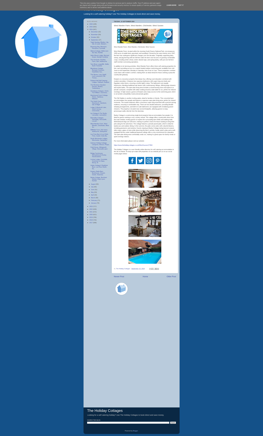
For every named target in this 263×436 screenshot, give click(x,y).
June (93, 189)
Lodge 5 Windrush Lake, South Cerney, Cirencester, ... (98, 109)
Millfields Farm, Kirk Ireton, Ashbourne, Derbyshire (99, 130)
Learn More (171, 5)
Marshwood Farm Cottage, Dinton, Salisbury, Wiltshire (99, 97)
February (94, 200)
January (94, 203)
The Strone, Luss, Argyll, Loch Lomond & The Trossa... (98, 76)
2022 (91, 209)
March (93, 197)
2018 (91, 220)
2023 (91, 206)
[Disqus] (145, 326)
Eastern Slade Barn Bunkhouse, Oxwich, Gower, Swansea (98, 173)
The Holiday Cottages (105, 410)
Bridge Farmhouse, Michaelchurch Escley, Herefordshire (98, 155)
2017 (91, 222)
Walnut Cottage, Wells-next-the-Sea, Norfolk (100, 51)
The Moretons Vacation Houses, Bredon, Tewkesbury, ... (98, 86)
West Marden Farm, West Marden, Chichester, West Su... (100, 125)
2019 (91, 217)
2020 (91, 214)
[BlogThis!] (152, 269)
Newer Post (119, 276)
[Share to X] (154, 269)
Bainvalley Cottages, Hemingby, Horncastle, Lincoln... (99, 119)
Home (145, 276)
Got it (181, 5)
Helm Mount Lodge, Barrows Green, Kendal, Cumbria (100, 56)
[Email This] (150, 269)
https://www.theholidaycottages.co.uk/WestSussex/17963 (133, 145)
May (92, 192)
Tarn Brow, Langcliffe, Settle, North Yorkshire (100, 65)
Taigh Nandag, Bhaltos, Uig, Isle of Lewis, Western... (100, 43)
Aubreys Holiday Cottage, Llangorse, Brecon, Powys (100, 143)
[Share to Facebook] (156, 269)
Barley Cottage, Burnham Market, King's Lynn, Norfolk (99, 179)
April (92, 195)
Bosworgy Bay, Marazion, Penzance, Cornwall (99, 47)
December (94, 32)
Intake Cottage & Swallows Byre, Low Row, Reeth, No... (99, 167)
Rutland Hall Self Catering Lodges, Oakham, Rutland (100, 81)
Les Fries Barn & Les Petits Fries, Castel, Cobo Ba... (99, 135)
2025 (91, 27)
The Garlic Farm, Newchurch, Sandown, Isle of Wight (99, 103)
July (92, 187)
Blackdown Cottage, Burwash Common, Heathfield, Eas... (97, 70)
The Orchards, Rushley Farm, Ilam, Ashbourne (99, 60)
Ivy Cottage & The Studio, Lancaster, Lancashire (99, 114)
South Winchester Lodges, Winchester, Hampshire (99, 139)
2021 (91, 212)
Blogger (135, 431)
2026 (91, 24)
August (93, 184)
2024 (91, 29)
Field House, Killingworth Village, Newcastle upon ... (99, 148)
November (94, 34)
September (95, 40)
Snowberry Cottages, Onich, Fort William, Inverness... (100, 91)
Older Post (171, 276)
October (94, 37)
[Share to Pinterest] (158, 269)
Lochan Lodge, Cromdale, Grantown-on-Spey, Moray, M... (99, 161)
